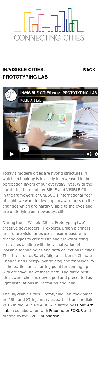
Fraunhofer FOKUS (66, 311)
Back (89, 69)
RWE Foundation (44, 316)
